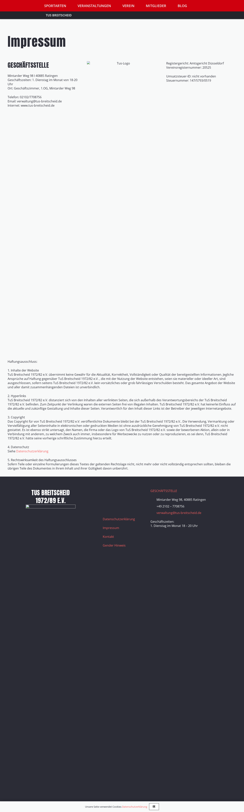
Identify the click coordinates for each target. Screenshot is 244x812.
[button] (234, 6)
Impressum (111, 528)
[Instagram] (117, 493)
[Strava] (136, 493)
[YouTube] (126, 493)
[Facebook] (107, 493)
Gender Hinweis (114, 545)
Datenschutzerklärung (32, 451)
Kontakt (108, 537)
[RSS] (107, 503)
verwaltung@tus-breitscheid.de (179, 513)
